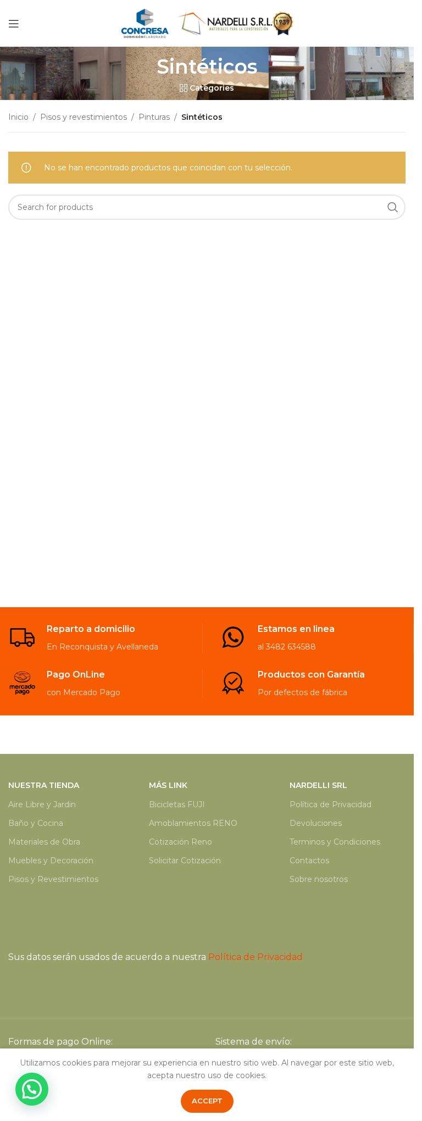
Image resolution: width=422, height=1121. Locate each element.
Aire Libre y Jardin (42, 804)
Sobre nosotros (319, 879)
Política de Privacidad (330, 804)
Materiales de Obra (44, 842)
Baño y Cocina (35, 823)
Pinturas (154, 117)
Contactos (309, 860)
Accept (207, 1100)
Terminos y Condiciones (335, 842)
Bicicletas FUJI (177, 804)
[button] (31, 1089)
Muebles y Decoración (50, 860)
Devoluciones (316, 823)
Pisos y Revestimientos (53, 879)
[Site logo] (207, 22)
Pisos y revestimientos (83, 117)
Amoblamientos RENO (193, 823)
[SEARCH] (393, 207)
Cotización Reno (180, 842)
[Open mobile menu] (14, 24)
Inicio (18, 117)
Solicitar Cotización (185, 860)
